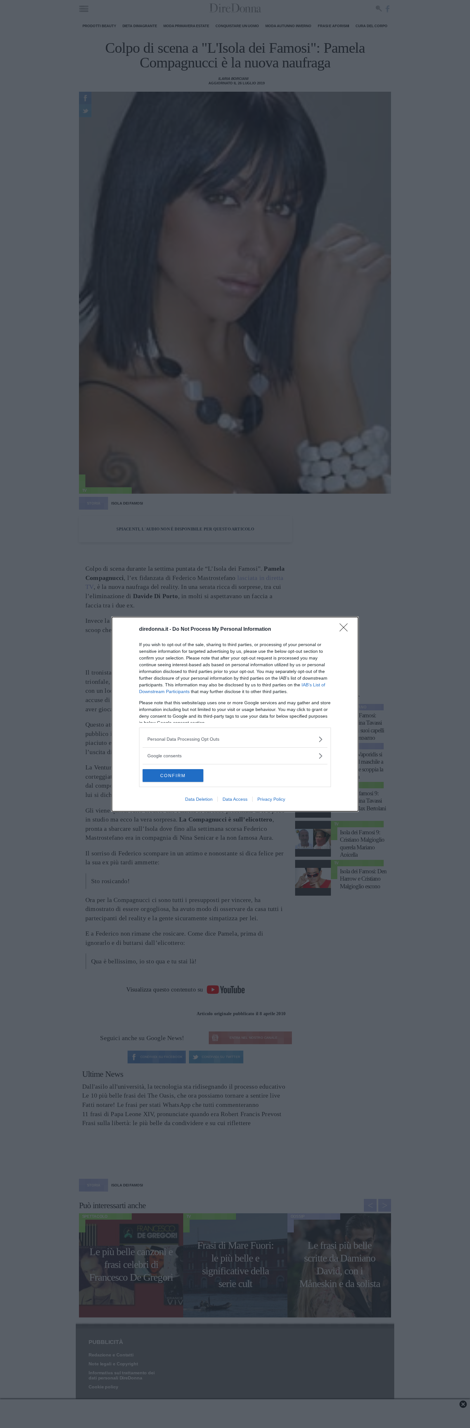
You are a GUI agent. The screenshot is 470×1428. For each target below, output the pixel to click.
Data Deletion (199, 799)
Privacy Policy (271, 799)
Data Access (235, 799)
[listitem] (235, 739)
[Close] (346, 629)
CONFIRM (173, 775)
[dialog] (235, 714)
